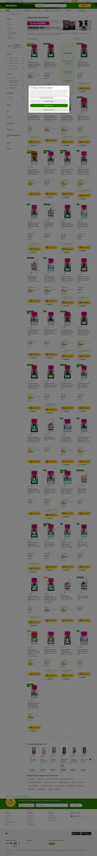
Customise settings (49, 101)
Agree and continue (49, 105)
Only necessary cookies (49, 109)
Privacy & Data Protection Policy (46, 97)
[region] (49, 99)
